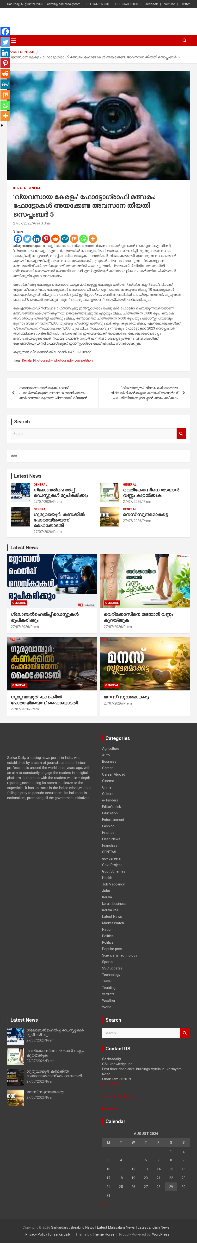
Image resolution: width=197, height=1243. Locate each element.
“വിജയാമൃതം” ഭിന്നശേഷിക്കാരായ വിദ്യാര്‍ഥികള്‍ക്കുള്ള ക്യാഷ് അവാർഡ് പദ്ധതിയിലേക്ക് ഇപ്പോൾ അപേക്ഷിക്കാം (144, 393)
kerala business (114, 903)
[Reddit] (55, 239)
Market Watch (113, 923)
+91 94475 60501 (97, 4)
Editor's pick (111, 807)
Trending (109, 987)
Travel (106, 981)
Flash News (111, 839)
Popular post (112, 949)
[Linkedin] (36, 239)
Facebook (151, 4)
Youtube (169, 4)
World (106, 1007)
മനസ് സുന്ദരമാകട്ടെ (145, 514)
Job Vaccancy (113, 884)
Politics (108, 936)
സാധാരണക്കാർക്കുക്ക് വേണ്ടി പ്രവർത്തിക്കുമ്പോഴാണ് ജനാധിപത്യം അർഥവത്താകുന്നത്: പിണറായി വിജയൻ (53, 393)
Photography (43, 360)
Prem (57, 502)
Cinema (108, 781)
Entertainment (113, 819)
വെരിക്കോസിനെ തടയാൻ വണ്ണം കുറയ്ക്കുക (151, 492)
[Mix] (74, 239)
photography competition (73, 360)
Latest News (28, 476)
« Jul (105, 1204)
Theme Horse (103, 1234)
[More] (93, 239)
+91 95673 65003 (126, 4)
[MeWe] (65, 239)
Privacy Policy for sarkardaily (48, 1234)
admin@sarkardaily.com (63, 4)
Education (110, 813)
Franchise (109, 845)
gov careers (111, 858)
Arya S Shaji (42, 223)
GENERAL (34, 188)
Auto (106, 755)
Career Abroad (113, 774)
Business (109, 761)
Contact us (111, 1084)
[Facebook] (18, 239)
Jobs (106, 891)
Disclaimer (110, 1108)
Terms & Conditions (118, 1096)
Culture (107, 794)
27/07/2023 (22, 223)
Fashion (108, 826)
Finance (108, 832)
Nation (107, 929)
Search (181, 433)
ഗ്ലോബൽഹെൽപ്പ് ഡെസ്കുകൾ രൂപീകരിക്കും (61, 492)
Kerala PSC (111, 910)
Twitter (185, 4)
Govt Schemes (113, 871)
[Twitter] (27, 239)
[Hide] (2, 125)
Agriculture (110, 748)
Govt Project (112, 865)
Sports (107, 962)
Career (107, 768)
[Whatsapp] (83, 239)
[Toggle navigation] (13, 40)
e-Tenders (110, 800)
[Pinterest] (46, 239)
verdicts (108, 994)
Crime (106, 787)
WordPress (161, 1234)
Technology (111, 975)
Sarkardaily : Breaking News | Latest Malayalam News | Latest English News (110, 1227)
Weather (108, 1000)
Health (107, 878)
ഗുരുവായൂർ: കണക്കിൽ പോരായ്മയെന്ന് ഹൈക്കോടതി (59, 520)
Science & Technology (119, 955)
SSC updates (112, 968)
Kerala (19, 188)
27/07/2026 (43, 502)
